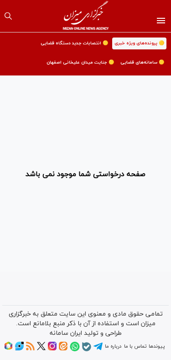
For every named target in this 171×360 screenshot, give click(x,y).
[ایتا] (63, 349)
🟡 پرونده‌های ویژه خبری (139, 43)
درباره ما (113, 346)
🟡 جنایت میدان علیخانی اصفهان (80, 62)
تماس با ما (135, 346)
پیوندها (157, 346)
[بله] (86, 350)
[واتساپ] (75, 350)
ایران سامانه (66, 333)
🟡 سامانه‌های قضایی (142, 62)
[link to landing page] (85, 16)
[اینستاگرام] (52, 349)
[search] (8, 16)
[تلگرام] (98, 349)
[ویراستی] (19, 349)
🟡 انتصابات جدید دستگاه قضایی (74, 43)
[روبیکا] (8, 349)
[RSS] (30, 349)
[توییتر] (41, 349)
